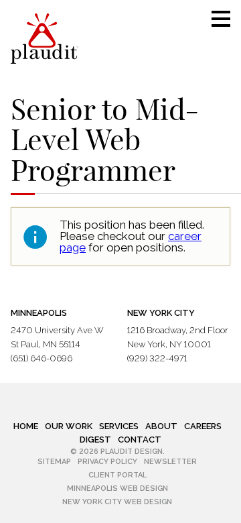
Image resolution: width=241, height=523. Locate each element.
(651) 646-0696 (41, 358)
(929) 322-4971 (157, 358)
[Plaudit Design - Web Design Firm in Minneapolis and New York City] (44, 38)
